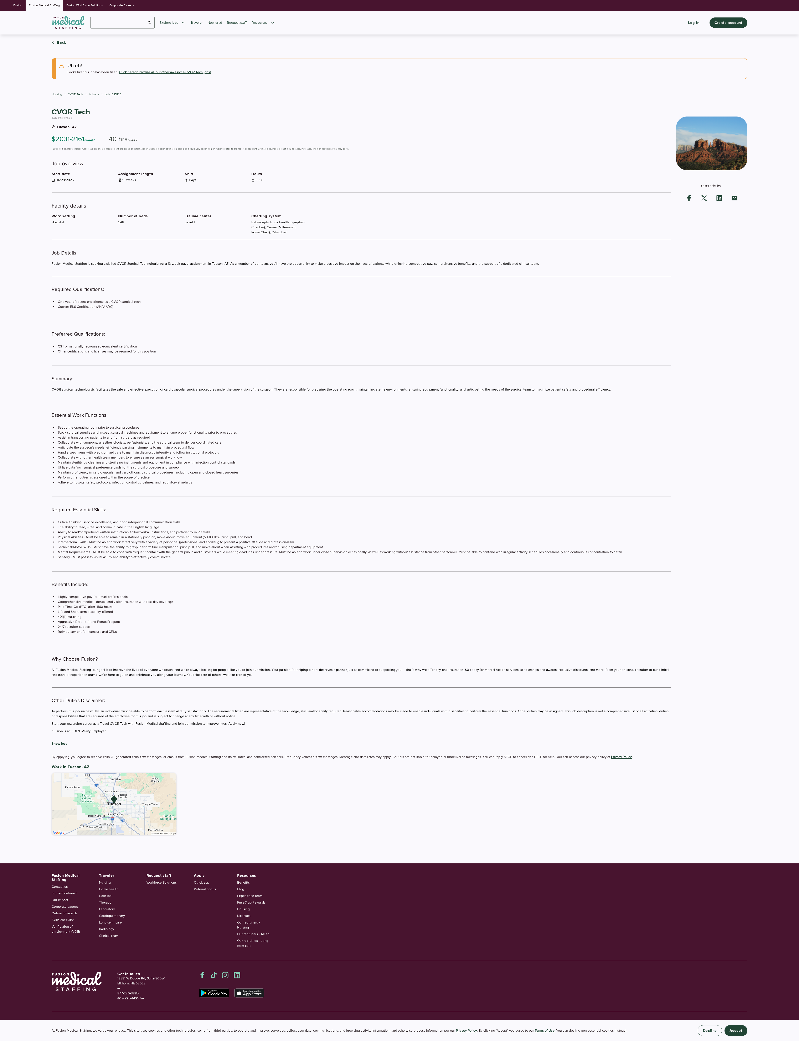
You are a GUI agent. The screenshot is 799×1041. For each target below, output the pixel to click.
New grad (215, 23)
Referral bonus (205, 889)
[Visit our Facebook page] (202, 975)
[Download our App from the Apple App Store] (249, 993)
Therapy (105, 902)
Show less (59, 744)
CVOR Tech (75, 94)
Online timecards (64, 913)
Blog (240, 889)
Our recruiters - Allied (253, 934)
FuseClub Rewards (251, 902)
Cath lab (105, 896)
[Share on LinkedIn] (719, 198)
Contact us (60, 887)
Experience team (250, 896)
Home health (108, 889)
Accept (736, 1030)
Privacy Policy (621, 757)
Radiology (106, 929)
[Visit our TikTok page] (213, 975)
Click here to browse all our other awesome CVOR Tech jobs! (165, 72)
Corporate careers (65, 907)
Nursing (57, 94)
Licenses (243, 916)
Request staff (237, 23)
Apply (199, 875)
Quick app (201, 882)
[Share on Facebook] (689, 198)
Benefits (243, 882)
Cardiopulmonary (112, 916)
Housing (243, 909)
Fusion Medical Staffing (44, 5)
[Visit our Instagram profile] (225, 975)
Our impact (60, 900)
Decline (710, 1030)
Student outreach (65, 893)
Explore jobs (169, 23)
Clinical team (109, 936)
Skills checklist (63, 920)
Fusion (17, 5)
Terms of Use (545, 1031)
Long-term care (110, 922)
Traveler (197, 23)
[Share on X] (704, 198)
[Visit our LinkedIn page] (237, 975)
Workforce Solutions (161, 882)
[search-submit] (149, 22)
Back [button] (61, 42)
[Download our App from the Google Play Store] (214, 993)
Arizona (94, 94)
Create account (728, 22)
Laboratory (107, 909)
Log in (694, 22)
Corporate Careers (121, 5)
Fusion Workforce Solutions (84, 5)
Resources (259, 23)
